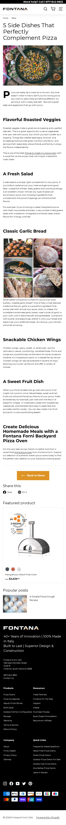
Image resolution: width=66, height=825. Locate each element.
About (6, 746)
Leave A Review (40, 772)
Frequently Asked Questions (46, 746)
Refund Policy (10, 729)
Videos (36, 707)
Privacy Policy (10, 755)
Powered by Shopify (47, 817)
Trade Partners (40, 694)
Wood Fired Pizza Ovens (44, 751)
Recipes (7, 716)
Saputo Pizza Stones (13, 703)
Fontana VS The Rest (43, 699)
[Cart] (53, 9)
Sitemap (7, 759)
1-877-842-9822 (53, 1)
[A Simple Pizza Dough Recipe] (15, 604)
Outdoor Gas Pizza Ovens (44, 764)
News (14, 18)
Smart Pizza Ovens (42, 755)
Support (36, 703)
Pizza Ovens (9, 694)
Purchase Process (41, 712)
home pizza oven (23, 452)
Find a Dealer (10, 751)
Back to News (35, 475)
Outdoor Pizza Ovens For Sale (46, 759)
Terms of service (11, 725)
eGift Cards (9, 707)
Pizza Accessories (12, 699)
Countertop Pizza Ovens (44, 768)
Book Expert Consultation (45, 716)
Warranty (8, 720)
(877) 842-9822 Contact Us (10, 676)
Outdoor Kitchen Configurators (18, 712)
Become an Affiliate (42, 720)
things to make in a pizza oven (40, 153)
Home (5, 18)
